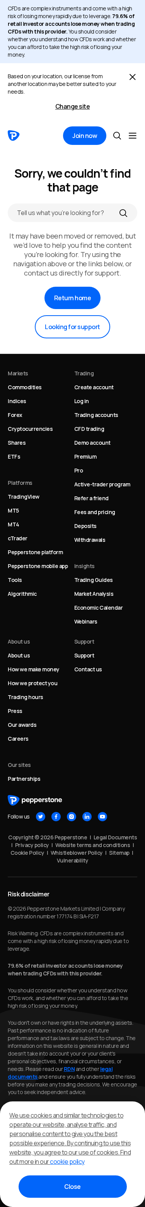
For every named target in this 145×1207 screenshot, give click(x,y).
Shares (17, 442)
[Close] (132, 77)
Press (15, 710)
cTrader (17, 538)
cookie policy (67, 1161)
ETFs (14, 456)
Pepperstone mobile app (38, 566)
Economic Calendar (98, 607)
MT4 (13, 524)
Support (84, 655)
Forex (15, 415)
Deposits (85, 526)
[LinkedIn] (87, 816)
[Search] (123, 213)
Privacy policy (32, 845)
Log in (81, 401)
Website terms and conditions (92, 845)
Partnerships (24, 778)
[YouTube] (102, 816)
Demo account (92, 442)
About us (19, 655)
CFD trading (89, 428)
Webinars (85, 621)
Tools (15, 579)
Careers (18, 738)
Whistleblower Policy (77, 852)
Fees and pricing (94, 512)
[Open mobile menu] (132, 135)
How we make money (34, 669)
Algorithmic (22, 593)
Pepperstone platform (35, 552)
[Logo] (14, 135)
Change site (72, 106)
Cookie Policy (27, 852)
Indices (17, 401)
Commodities (25, 387)
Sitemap (119, 852)
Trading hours (25, 697)
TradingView (23, 496)
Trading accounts (96, 415)
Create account (94, 387)
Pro (78, 470)
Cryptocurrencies (30, 428)
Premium (85, 456)
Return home (72, 298)
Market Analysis (94, 593)
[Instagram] (71, 816)
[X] (40, 816)
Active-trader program (102, 484)
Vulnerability (73, 860)
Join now (84, 135)
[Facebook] (56, 816)
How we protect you (32, 683)
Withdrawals (90, 539)
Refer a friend (91, 498)
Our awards (22, 724)
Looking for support (72, 327)
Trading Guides (93, 579)
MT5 (13, 510)
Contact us (88, 669)
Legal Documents (115, 837)
